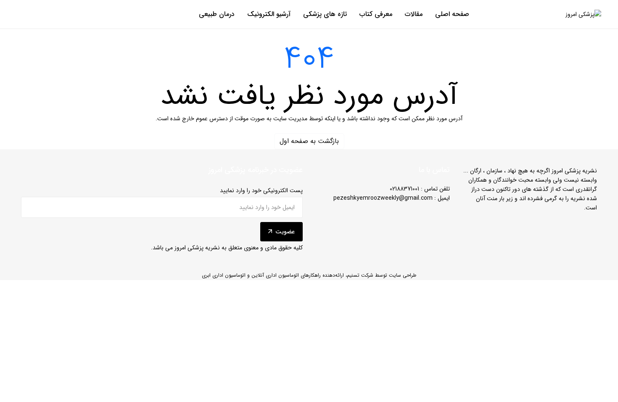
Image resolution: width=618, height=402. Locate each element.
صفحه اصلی (452, 14)
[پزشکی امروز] (583, 14)
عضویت (285, 231)
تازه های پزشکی (325, 14)
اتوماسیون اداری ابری (224, 275)
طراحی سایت (402, 275)
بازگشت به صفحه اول (309, 141)
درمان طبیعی (217, 14)
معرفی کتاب (375, 14)
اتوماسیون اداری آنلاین (275, 275)
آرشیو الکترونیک (269, 14)
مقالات (414, 14)
